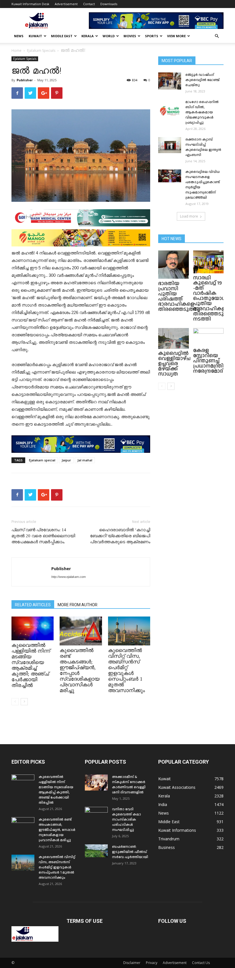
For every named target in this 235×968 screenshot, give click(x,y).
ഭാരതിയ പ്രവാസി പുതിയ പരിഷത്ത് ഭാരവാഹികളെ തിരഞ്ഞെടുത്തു (179, 296)
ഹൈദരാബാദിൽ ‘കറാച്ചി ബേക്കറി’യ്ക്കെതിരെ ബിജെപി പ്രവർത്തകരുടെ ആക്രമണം (120, 536)
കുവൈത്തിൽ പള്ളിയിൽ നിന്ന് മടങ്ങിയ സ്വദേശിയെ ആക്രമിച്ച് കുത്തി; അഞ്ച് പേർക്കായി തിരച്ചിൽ (30, 665)
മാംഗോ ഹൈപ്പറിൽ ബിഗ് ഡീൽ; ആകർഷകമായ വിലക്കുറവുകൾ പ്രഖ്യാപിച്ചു (202, 112)
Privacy (151, 962)
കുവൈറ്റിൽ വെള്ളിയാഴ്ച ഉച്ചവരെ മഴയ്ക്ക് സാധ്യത (174, 364)
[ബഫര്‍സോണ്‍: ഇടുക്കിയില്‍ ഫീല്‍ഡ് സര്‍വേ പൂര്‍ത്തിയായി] (96, 850)
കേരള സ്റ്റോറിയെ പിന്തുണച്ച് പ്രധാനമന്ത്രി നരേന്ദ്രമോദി (208, 361)
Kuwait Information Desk (30, 4)
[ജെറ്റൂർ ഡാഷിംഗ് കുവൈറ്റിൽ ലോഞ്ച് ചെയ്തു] (169, 81)
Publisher (25, 80)
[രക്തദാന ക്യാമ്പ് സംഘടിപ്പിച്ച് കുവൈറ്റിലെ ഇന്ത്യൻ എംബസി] (169, 145)
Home (16, 50)
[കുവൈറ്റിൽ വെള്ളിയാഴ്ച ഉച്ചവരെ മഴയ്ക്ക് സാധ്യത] (173, 338)
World (109, 36)
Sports (151, 36)
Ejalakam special (42, 460)
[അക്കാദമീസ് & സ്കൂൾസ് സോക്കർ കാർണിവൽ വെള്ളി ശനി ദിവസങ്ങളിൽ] (96, 783)
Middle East (62, 36)
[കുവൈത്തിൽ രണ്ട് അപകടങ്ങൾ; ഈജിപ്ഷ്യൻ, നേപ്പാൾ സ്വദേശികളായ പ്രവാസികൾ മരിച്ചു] (81, 631)
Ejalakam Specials (41, 50)
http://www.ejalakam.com (68, 576)
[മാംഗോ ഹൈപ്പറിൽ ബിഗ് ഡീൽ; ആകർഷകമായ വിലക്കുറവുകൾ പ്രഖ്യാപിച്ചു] (169, 108)
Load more (189, 216)
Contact (89, 4)
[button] (217, 36)
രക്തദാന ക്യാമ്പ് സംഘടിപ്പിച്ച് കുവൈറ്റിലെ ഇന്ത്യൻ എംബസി (203, 147)
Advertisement (66, 4)
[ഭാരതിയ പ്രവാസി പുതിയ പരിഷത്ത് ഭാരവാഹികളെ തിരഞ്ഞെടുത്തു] (173, 264)
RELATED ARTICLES (33, 604)
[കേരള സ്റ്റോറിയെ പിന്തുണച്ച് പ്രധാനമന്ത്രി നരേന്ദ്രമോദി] (208, 337)
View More (176, 36)
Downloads (108, 4)
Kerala (87, 36)
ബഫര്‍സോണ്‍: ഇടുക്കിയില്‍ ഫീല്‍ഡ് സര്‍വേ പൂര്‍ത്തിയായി (130, 852)
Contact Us (201, 962)
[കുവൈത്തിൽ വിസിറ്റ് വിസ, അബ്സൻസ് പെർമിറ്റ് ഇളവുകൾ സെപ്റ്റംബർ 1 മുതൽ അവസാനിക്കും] (129, 631)
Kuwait (35, 36)
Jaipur (66, 460)
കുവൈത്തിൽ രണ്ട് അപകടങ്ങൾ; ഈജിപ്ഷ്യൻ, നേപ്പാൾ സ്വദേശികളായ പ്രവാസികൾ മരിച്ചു (57, 830)
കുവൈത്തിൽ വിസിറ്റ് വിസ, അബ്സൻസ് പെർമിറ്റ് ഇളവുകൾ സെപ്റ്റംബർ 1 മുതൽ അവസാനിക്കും (126, 670)
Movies (130, 36)
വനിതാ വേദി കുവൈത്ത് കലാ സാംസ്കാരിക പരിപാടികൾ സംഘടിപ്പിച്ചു (126, 819)
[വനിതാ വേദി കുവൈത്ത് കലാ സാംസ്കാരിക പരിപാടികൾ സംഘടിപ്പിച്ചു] (96, 815)
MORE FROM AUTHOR (77, 604)
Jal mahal (84, 460)
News (18, 36)
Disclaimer (131, 962)
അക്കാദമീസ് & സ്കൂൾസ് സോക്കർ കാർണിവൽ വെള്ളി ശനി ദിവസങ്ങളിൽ (129, 785)
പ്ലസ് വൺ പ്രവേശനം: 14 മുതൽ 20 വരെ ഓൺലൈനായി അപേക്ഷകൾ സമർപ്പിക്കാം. (43, 536)
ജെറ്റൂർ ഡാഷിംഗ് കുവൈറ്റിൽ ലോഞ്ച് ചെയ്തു (202, 80)
